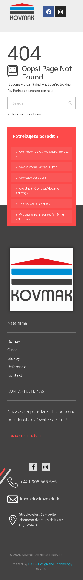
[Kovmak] (22, 11)
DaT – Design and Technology (50, 564)
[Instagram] (60, 11)
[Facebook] (48, 11)
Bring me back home (26, 114)
